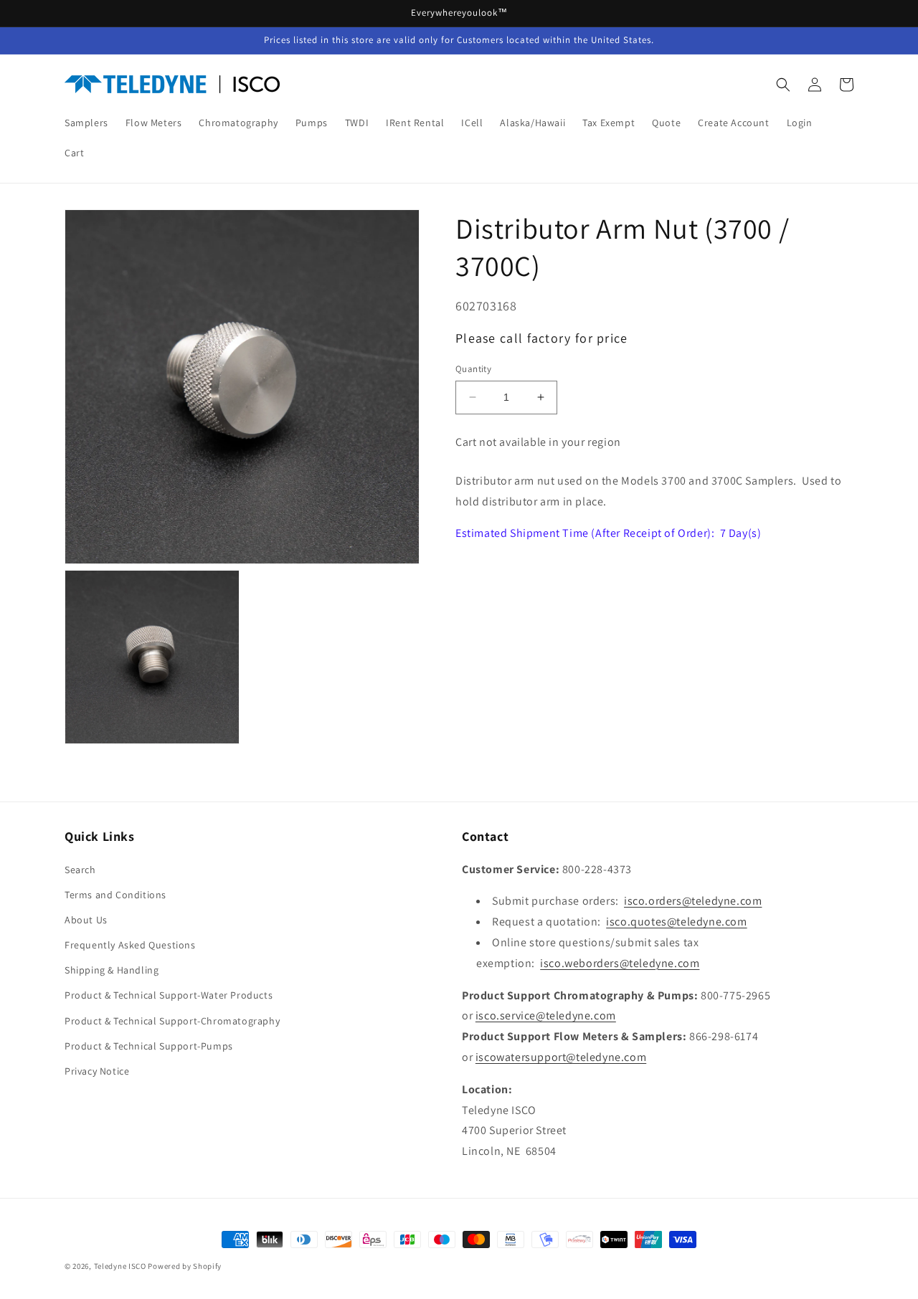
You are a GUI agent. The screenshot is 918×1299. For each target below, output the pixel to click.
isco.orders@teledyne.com (693, 900)
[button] (783, 84)
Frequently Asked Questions (130, 944)
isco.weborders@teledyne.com (619, 963)
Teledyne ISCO (120, 1266)
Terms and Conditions (115, 894)
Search (80, 869)
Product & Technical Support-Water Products (169, 995)
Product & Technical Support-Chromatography (172, 1020)
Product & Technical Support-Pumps (149, 1045)
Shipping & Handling (111, 969)
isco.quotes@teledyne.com (676, 921)
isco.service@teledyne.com (545, 1015)
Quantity (473, 369)
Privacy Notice (97, 1071)
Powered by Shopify (185, 1266)
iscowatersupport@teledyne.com (560, 1057)
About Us (86, 919)
